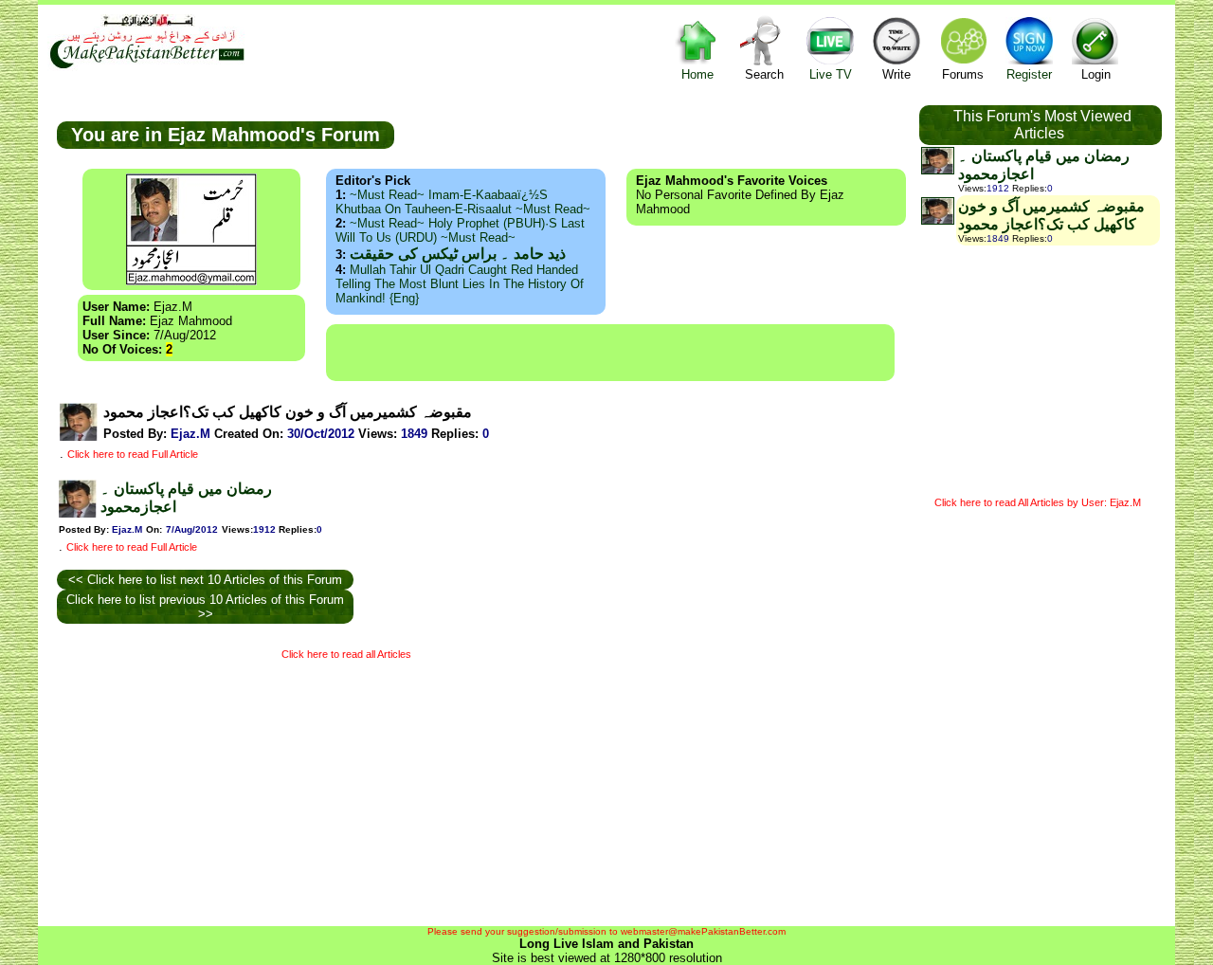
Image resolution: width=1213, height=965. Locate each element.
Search (764, 74)
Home (697, 74)
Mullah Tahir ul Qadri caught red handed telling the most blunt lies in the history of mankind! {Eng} (459, 284)
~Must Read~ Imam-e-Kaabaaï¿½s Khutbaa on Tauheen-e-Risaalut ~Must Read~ (462, 202)
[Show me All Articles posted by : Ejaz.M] (79, 436)
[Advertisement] (610, 352)
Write (896, 74)
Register (1029, 74)
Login (1096, 74)
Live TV (830, 74)
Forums (963, 74)
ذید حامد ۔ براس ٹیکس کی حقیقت (458, 254)
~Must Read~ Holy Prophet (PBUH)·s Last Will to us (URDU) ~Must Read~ (460, 230)
